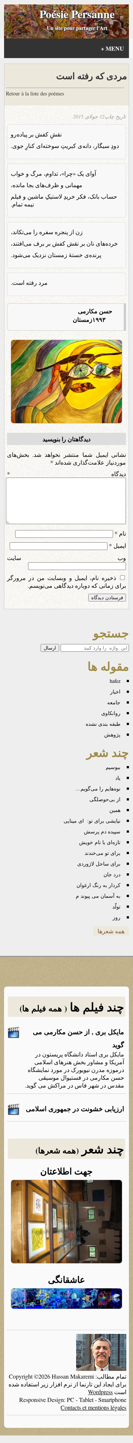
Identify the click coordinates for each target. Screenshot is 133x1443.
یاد (117, 777)
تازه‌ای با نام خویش (99, 842)
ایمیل (117, 545)
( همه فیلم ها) (43, 1008)
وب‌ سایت (66, 558)
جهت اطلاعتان (66, 1170)
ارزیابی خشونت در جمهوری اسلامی (75, 1108)
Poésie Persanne (77, 14)
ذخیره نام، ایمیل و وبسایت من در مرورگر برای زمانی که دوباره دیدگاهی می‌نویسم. (66, 581)
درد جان (111, 874)
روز (116, 917)
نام (120, 533)
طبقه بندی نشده (103, 723)
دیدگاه (66, 474)
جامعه (113, 702)
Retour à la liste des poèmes (35, 93)
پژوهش (112, 734)
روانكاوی (110, 713)
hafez (115, 680)
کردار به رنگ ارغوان (98, 885)
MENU (112, 48)
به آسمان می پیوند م (98, 895)
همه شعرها (111, 931)
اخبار (115, 691)
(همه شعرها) (57, 1150)
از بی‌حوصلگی (104, 799)
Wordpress (100, 1392)
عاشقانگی (66, 1279)
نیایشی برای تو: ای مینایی (92, 820)
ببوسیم (113, 767)
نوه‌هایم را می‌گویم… (97, 788)
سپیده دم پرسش (102, 831)
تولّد (116, 906)
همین (114, 809)
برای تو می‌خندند (102, 852)
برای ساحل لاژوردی (98, 863)
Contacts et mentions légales (93, 1407)
